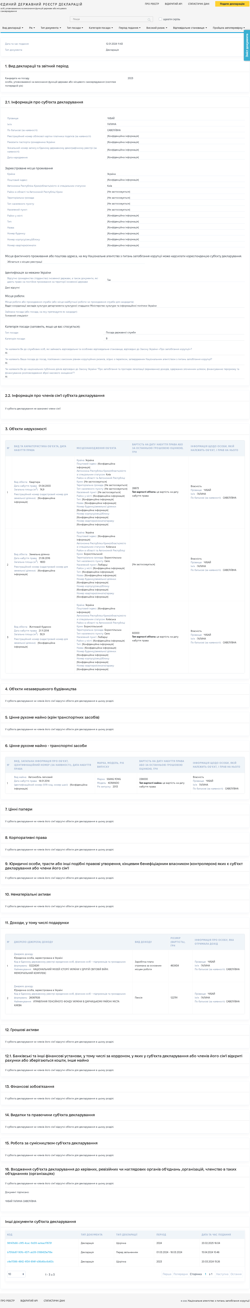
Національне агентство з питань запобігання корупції (218, 1300)
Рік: (31, 27)
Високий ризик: (155, 27)
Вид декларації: (11, 27)
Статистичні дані (198, 4)
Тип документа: (50, 27)
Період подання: (129, 27)
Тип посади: (74, 27)
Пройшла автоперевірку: (228, 27)
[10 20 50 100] (16, 1274)
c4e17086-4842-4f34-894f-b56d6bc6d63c (30, 1261)
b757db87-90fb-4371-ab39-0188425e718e (29, 1252)
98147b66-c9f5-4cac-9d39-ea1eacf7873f (29, 1243)
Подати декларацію (232, 3)
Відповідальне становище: (189, 27)
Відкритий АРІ (173, 4)
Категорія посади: (100, 27)
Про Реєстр (152, 4)
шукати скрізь (171, 19)
